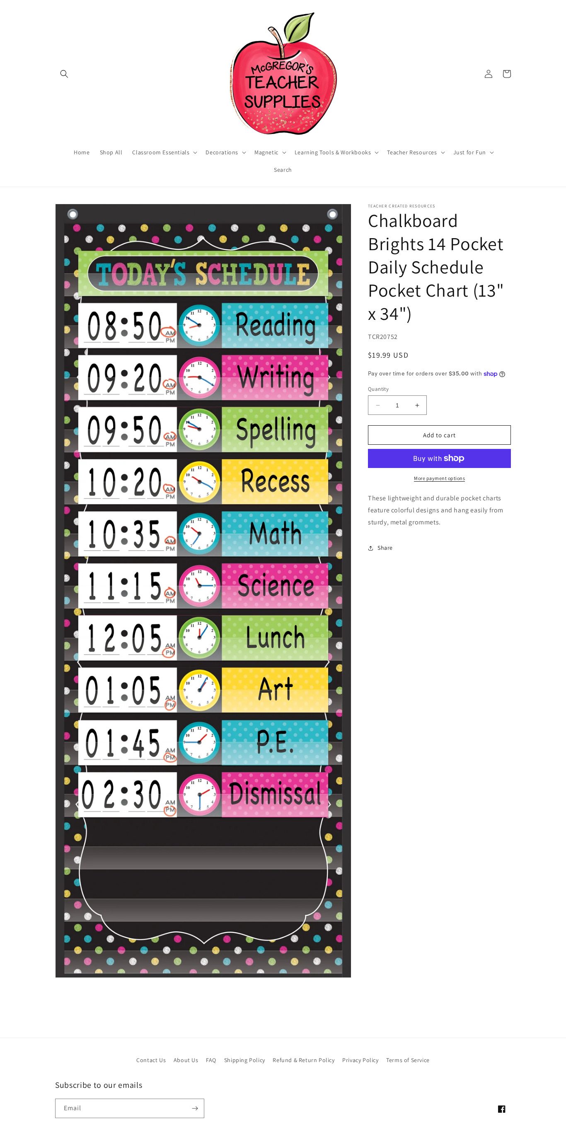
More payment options (439, 478)
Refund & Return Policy (303, 1060)
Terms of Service (408, 1060)
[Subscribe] (195, 1108)
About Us (186, 1060)
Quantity (378, 388)
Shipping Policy (244, 1060)
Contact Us (151, 1060)
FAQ (211, 1060)
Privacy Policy (360, 1060)
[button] (64, 74)
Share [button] (385, 547)
